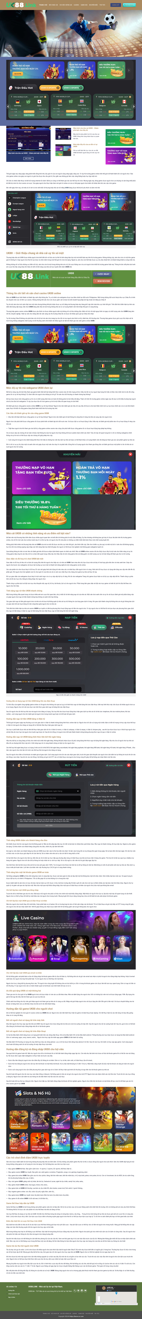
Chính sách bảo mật (14, 1294)
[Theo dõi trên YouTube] (85, 1290)
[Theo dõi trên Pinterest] (78, 1290)
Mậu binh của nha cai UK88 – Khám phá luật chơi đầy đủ (28, 153)
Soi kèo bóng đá (66, 5)
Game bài (84, 5)
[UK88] (21, 5)
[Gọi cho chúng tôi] (75, 1290)
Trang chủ (43, 5)
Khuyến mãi (93, 5)
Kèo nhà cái (53, 5)
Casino (76, 5)
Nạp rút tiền (11, 1297)
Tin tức (102, 5)
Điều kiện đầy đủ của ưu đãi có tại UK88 (85, 146)
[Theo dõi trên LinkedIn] (81, 1290)
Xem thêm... (28, 158)
